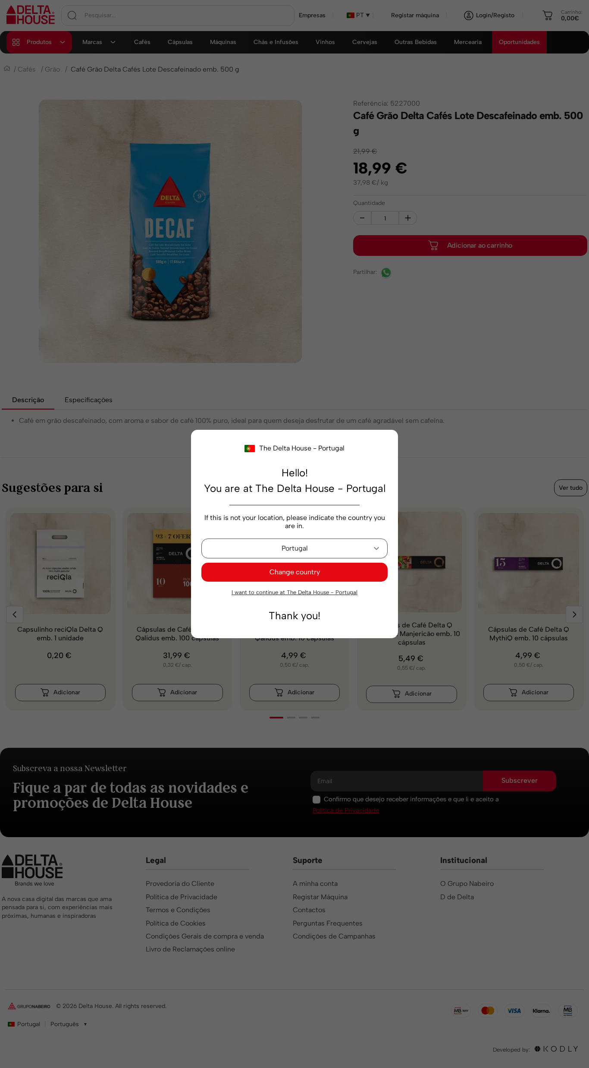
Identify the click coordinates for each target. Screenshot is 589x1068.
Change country (294, 572)
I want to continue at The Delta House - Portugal (294, 592)
